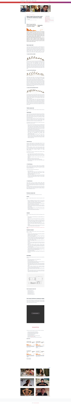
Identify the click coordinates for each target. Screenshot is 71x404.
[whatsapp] (25, 19)
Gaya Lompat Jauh (47, 17)
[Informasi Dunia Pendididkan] (22, 0)
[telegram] (25, 20)
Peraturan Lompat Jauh (48, 19)
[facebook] (25, 17)
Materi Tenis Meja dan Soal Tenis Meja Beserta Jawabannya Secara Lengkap (40, 355)
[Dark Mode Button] (49, 0)
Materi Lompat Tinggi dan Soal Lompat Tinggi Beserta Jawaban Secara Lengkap (40, 346)
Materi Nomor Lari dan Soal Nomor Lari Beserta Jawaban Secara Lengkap (31, 346)
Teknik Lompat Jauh (48, 18)
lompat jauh (32, 336)
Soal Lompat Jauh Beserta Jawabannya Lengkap (50, 20)
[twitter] (25, 18)
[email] (25, 23)
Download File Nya (35, 327)
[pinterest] (25, 22)
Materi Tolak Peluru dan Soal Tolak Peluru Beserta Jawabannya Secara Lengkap (30, 356)
